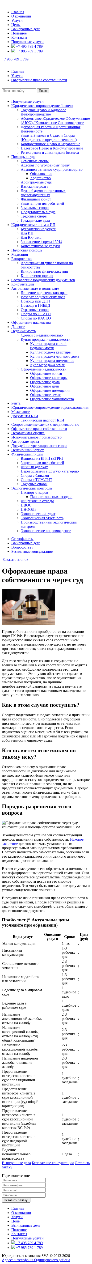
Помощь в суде (23, 157)
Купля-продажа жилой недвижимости (48, 346)
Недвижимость (23, 331)
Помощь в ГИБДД (35, 305)
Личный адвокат (34, 467)
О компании (21, 16)
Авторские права (25, 441)
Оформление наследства (31, 322)
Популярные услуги (27, 42)
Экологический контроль (31, 488)
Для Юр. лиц (31, 237)
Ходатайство (40, 178)
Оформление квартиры (48, 378)
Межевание (20, 412)
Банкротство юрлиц (37, 276)
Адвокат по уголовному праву (45, 165)
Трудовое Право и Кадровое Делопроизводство (43, 112)
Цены (16, 25)
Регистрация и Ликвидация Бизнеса (50, 152)
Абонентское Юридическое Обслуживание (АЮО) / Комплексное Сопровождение (55, 120)
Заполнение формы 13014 (41, 242)
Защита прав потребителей (42, 203)
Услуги (17, 20)
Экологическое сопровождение (46, 531)
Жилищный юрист (36, 199)
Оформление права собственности (39, 429)
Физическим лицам (27, 454)
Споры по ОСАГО (36, 314)
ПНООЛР (29, 509)
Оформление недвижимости (44, 369)
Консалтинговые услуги (40, 246)
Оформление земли (45, 395)
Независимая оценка (28, 433)
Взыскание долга (34, 186)
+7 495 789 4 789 (29, 46)
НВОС (26, 505)
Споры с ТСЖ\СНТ (36, 480)
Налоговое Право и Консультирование (52, 148)
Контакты (19, 37)
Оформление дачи (44, 386)
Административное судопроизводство (52, 169)
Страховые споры (35, 310)
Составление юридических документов (43, 280)
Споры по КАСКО (36, 318)
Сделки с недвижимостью (42, 335)
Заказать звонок (15, 560)
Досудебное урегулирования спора (39, 446)
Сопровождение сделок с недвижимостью (45, 424)
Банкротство (21, 259)
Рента (16, 403)
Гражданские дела (35, 220)
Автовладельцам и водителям (35, 288)
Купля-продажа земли (47, 365)
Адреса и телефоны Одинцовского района (36, 1260)
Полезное (19, 33)
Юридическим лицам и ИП (33, 225)
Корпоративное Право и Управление (50, 144)
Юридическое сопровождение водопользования (49, 407)
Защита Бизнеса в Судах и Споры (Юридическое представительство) (49, 137)
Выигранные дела (25, 29)
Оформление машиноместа (52, 399)
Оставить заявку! (16, 1200)
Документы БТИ (24, 416)
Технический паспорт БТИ (42, 420)
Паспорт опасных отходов (51, 497)
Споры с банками (35, 475)
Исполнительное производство (36, 437)
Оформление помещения (50, 390)
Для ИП (27, 233)
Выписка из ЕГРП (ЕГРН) (42, 458)
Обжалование (41, 174)
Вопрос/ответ (22, 547)
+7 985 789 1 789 (29, 51)
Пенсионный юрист (27, 450)
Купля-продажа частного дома (54, 356)
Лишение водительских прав (44, 293)
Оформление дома (45, 382)
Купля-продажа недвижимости (46, 339)
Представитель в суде (38, 212)
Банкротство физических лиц (44, 271)
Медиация (19, 254)
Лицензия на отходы (37, 501)
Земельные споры (35, 208)
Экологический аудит (38, 514)
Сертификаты (22, 539)
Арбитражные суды (36, 182)
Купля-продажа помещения (52, 361)
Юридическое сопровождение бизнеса (42, 106)
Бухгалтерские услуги (38, 229)
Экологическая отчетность (42, 518)
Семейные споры (35, 161)
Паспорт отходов (34, 492)
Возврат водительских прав (43, 297)
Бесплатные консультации (32, 551)
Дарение (18, 327)
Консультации (22, 284)
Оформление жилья (46, 373)
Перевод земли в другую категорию (50, 471)
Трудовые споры (34, 216)
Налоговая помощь (26, 250)
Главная (17, 12)
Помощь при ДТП (35, 301)
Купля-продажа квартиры (50, 352)
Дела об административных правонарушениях (43, 193)
